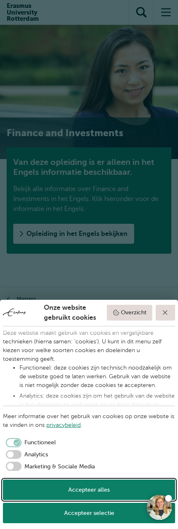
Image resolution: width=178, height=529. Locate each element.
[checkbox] (29, 442)
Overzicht (134, 312)
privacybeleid (63, 425)
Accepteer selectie (89, 513)
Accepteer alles (89, 490)
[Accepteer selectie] (166, 313)
